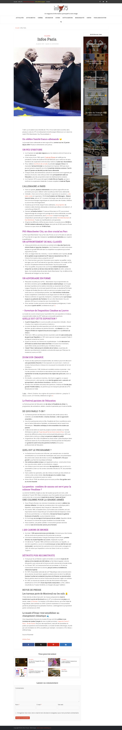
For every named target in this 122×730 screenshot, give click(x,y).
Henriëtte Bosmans (63, 218)
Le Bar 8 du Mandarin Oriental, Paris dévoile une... (96, 79)
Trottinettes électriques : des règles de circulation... (95, 166)
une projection (59, 205)
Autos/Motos (30, 18)
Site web (60, 704)
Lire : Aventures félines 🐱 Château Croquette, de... (96, 96)
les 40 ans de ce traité (41, 164)
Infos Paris (26, 639)
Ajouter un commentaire (52, 44)
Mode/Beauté (79, 18)
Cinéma (40, 18)
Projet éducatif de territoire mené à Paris (51, 432)
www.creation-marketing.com (44, 728)
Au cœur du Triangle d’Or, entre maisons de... (37, 661)
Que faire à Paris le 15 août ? (95, 201)
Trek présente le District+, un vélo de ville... (95, 62)
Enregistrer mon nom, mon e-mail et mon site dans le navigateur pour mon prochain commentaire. (48, 713)
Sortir (89, 18)
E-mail (39, 704)
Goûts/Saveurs (67, 18)
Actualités (20, 18)
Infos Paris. (64, 671)
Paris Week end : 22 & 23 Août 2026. (96, 45)
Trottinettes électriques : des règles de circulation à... (36, 671)
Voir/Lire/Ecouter (100, 18)
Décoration (49, 18)
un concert (49, 216)
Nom (17, 704)
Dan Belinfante (29, 220)
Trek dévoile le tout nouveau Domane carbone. (96, 148)
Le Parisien (34, 601)
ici (50, 134)
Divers (58, 18)
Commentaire (19, 688)
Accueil (17, 28)
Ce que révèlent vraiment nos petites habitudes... (69, 661)
